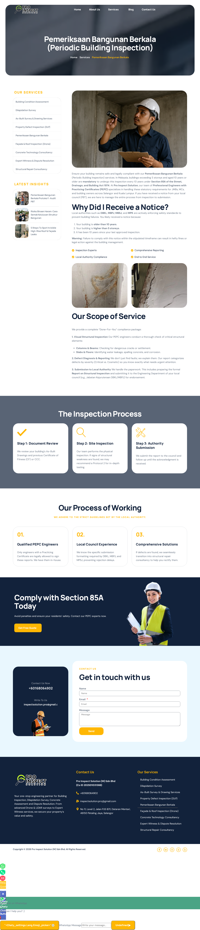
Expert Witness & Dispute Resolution (35, 160)
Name (82, 688)
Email (82, 699)
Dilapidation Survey (26, 110)
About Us (94, 9)
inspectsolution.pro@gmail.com (42, 704)
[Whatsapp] (2, 865)
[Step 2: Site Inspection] (81, 432)
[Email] (2, 877)
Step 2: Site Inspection (95, 443)
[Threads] (178, 850)
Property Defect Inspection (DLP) (33, 126)
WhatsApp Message (70, 925)
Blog (131, 9)
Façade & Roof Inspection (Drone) (33, 143)
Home (77, 9)
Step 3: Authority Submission (150, 445)
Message (84, 710)
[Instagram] (172, 850)
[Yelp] (185, 850)
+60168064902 (41, 688)
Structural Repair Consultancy (31, 169)
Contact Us (148, 9)
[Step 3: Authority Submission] (140, 432)
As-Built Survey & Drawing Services (34, 118)
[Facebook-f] (159, 850)
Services (113, 9)
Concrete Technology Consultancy (34, 152)
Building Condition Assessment (32, 101)
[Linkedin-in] (166, 850)
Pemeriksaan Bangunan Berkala (32, 135)
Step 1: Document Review (37, 443)
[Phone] (2, 871)
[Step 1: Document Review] (22, 432)
